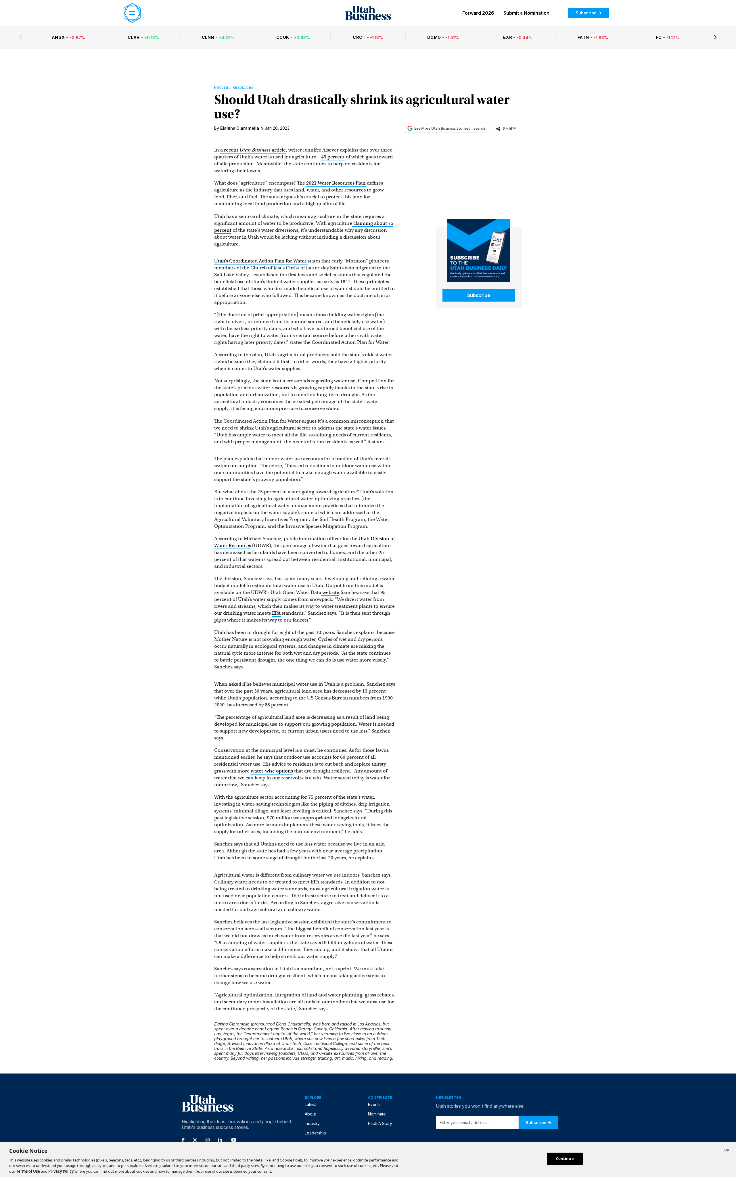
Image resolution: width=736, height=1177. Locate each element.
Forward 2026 (478, 13)
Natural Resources (233, 87)
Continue (565, 1158)
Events (374, 1104)
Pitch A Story (380, 1123)
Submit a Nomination (526, 13)
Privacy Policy (61, 1171)
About (310, 1113)
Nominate (377, 1113)
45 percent (333, 157)
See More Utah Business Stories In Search (449, 128)
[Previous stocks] (21, 37)
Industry (312, 1123)
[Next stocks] (715, 37)
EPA (276, 613)
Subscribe (586, 12)
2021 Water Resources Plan (336, 183)
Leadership (315, 1132)
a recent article (253, 150)
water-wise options (272, 771)
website (330, 592)
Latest (310, 1104)
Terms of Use (28, 1171)
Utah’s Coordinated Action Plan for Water (261, 261)
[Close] (726, 1151)
